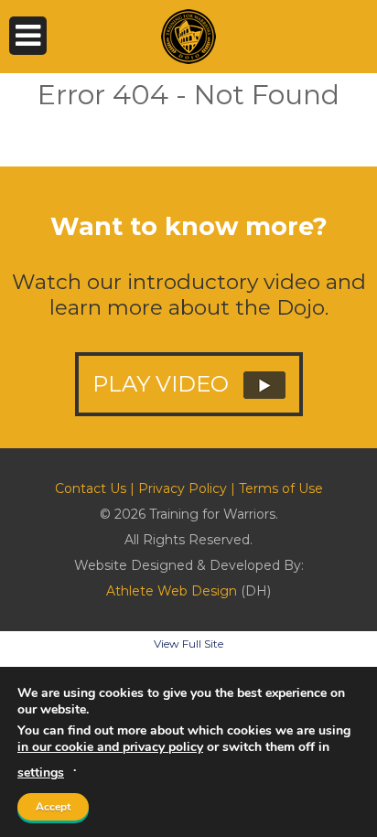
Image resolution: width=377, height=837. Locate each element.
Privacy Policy (182, 488)
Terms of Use (281, 488)
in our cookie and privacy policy (110, 747)
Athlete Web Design (171, 591)
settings (40, 773)
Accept (53, 806)
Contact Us (90, 488)
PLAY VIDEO (163, 383)
